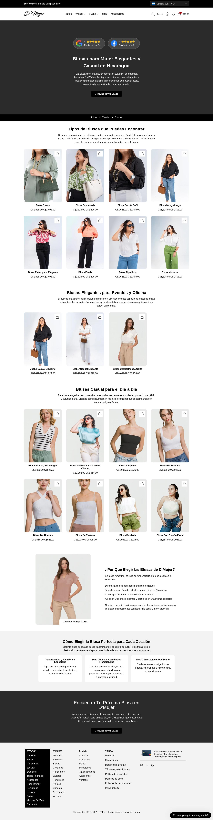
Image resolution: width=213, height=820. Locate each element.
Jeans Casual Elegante (42, 369)
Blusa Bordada (127, 535)
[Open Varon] (84, 14)
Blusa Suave (43, 205)
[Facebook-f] (147, 765)
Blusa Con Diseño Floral (170, 535)
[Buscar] (153, 14)
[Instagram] (141, 765)
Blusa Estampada (85, 205)
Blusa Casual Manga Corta (127, 369)
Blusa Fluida (85, 272)
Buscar (159, 14)
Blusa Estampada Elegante (43, 272)
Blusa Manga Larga (170, 205)
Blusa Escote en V (128, 205)
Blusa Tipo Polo (127, 272)
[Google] (152, 765)
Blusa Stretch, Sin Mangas (42, 465)
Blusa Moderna (170, 272)
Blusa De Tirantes (170, 465)
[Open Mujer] (98, 14)
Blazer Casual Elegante (85, 369)
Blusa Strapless (127, 465)
